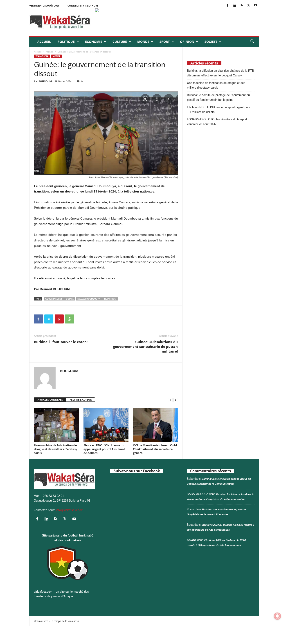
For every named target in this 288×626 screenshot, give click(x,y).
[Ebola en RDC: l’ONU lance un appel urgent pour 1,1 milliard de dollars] (105, 425)
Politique (66, 41)
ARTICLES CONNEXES (50, 399)
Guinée (70, 298)
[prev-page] (170, 399)
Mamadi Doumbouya (88, 298)
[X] (248, 5)
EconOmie (93, 41)
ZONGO (191, 540)
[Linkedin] (234, 5)
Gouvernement (53, 298)
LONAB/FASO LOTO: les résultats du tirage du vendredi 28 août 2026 (217, 122)
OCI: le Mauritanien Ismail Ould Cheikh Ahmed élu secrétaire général (155, 449)
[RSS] (241, 5)
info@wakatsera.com (69, 510)
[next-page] (175, 399)
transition (110, 298)
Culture (119, 41)
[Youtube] (255, 5)
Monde (143, 41)
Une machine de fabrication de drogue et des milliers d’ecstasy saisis (55, 449)
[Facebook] (227, 5)
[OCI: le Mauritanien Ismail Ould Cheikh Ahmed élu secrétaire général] (155, 425)
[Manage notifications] (277, 616)
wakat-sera (42, 56)
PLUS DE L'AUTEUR (81, 399)
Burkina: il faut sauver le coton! (61, 341)
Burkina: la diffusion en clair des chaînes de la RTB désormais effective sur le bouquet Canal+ (220, 73)
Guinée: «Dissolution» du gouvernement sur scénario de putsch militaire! (145, 346)
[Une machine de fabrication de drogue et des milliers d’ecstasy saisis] (56, 425)
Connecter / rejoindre (83, 5)
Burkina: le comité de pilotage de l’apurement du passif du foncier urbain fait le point (218, 97)
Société (211, 41)
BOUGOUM (45, 81)
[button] (252, 42)
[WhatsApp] (69, 318)
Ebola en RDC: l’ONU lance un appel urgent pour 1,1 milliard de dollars (104, 449)
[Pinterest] (59, 318)
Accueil (44, 41)
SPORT (165, 41)
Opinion (187, 41)
